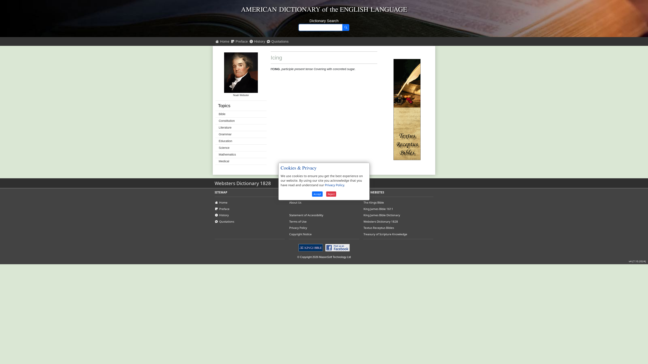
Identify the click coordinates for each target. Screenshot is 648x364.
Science (224, 147)
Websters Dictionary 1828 (380, 221)
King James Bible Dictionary (381, 215)
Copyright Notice (300, 234)
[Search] (345, 27)
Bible (222, 114)
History (259, 41)
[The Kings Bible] (311, 247)
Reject (331, 194)
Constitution (227, 121)
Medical (224, 161)
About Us (295, 202)
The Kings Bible (373, 202)
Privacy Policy (298, 228)
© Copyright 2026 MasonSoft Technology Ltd (324, 257)
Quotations (279, 41)
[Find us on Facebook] (337, 247)
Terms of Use (298, 221)
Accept (317, 194)
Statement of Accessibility (306, 215)
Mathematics (227, 154)
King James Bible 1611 (378, 209)
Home (224, 41)
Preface (241, 41)
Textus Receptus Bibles (378, 228)
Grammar (225, 134)
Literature (225, 127)
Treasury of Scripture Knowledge (385, 234)
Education (225, 141)
